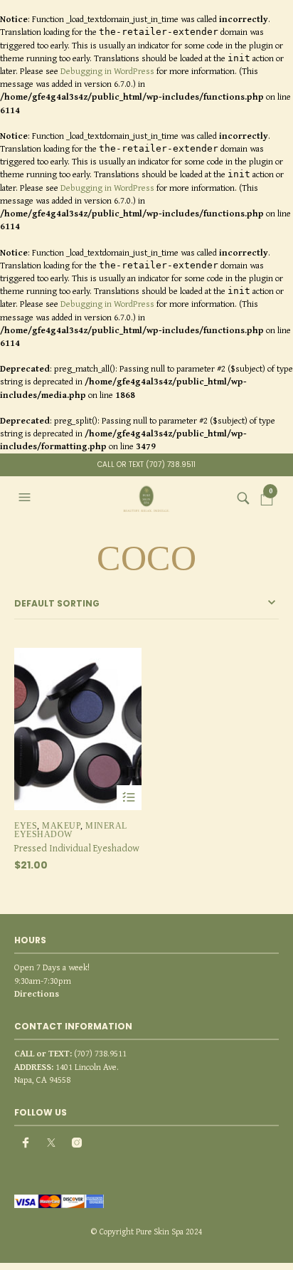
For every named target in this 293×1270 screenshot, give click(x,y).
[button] (26, 497)
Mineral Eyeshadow (70, 830)
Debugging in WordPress (107, 71)
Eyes (25, 826)
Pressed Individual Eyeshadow (76, 848)
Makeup (61, 826)
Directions (36, 993)
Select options (129, 797)
